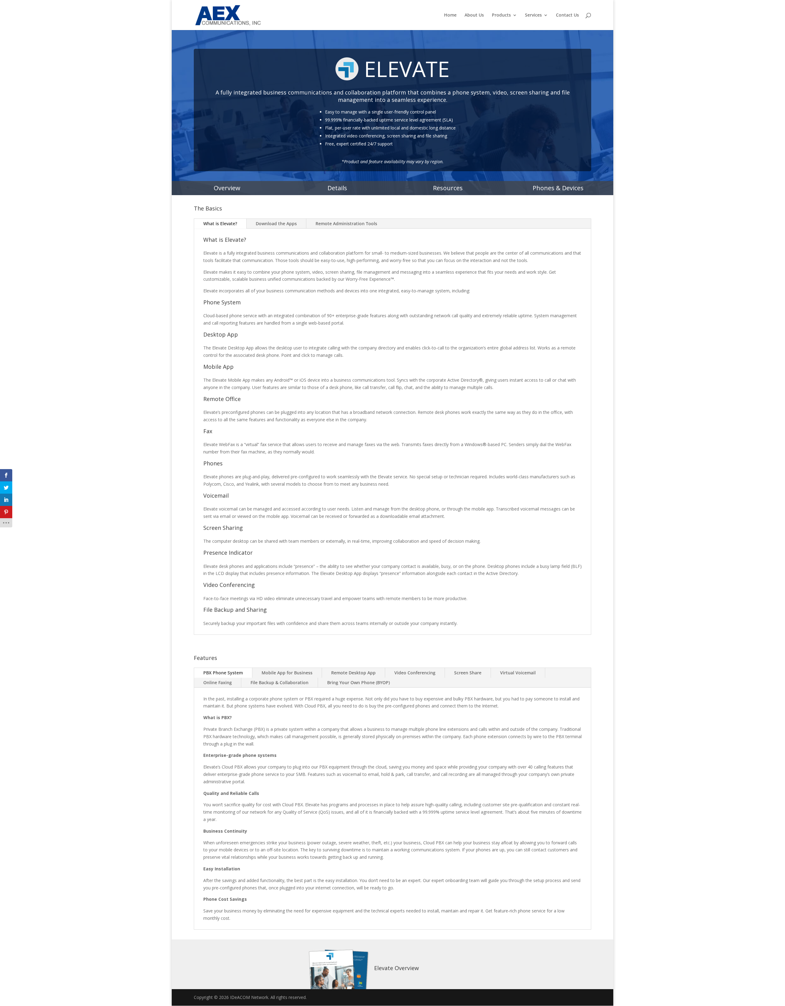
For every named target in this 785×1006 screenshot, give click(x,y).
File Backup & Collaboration (279, 682)
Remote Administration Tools (346, 223)
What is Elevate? (220, 223)
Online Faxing (217, 682)
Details (337, 188)
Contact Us (567, 15)
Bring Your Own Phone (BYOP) (358, 682)
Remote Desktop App (353, 673)
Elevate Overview (396, 968)
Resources (448, 188)
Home (450, 15)
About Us (474, 15)
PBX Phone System (223, 673)
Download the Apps (276, 223)
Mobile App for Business (287, 673)
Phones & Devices (558, 188)
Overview (227, 188)
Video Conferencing (414, 673)
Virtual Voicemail (518, 673)
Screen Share (467, 673)
